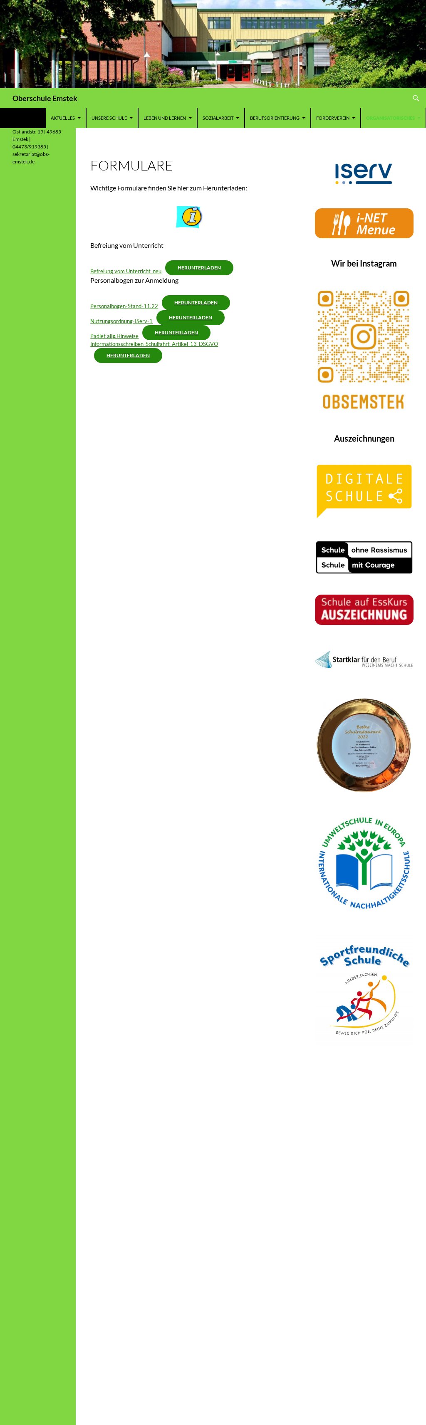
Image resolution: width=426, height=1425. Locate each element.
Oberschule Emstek (44, 98)
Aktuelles (63, 118)
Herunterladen (199, 267)
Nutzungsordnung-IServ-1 (121, 321)
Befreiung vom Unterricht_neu (125, 271)
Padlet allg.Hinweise (114, 336)
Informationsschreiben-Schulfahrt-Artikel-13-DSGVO (154, 344)
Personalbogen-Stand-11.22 (124, 306)
